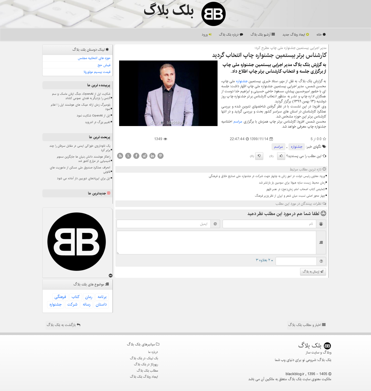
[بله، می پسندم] (281, 156)
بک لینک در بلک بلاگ (144, 358)
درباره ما (153, 352)
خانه (319, 34)
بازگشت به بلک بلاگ (62, 325)
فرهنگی (60, 296)
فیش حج (104, 65)
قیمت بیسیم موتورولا (97, 72)
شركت (72, 304)
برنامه (102, 296)
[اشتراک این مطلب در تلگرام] (144, 156)
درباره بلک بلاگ (229, 34)
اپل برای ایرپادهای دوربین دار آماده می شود (83, 178)
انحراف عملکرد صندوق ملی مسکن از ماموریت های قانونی (80, 169)
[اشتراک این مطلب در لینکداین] (152, 156)
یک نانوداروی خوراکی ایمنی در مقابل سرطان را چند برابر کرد (79, 148)
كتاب (76, 296)
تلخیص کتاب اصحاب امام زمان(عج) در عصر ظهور (295, 189)
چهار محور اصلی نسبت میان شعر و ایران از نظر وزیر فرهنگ (290, 195)
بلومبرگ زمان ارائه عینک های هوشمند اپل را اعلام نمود (80, 106)
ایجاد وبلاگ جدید (294, 34)
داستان (101, 304)
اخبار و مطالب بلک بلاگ (305, 325)
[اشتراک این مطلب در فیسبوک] (136, 156)
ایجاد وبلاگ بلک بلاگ (144, 376)
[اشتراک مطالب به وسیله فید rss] (120, 156)
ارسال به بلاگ (311, 271)
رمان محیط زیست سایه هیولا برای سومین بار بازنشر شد (292, 182)
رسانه (86, 304)
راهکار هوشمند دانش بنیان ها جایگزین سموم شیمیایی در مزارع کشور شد (83, 158)
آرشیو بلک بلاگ (261, 34)
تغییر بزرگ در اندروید (97, 122)
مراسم (237, 121)
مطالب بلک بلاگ (147, 370)
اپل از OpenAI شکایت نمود (93, 115)
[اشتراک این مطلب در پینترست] (160, 156)
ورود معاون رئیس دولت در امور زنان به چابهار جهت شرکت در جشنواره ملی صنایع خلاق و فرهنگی (267, 176)
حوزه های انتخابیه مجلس (94, 58)
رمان (88, 296)
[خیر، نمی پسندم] (259, 156)
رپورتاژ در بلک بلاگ (146, 364)
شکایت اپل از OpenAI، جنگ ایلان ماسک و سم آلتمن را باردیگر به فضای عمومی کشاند (81, 96)
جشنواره (242, 81)
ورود (205, 34)
